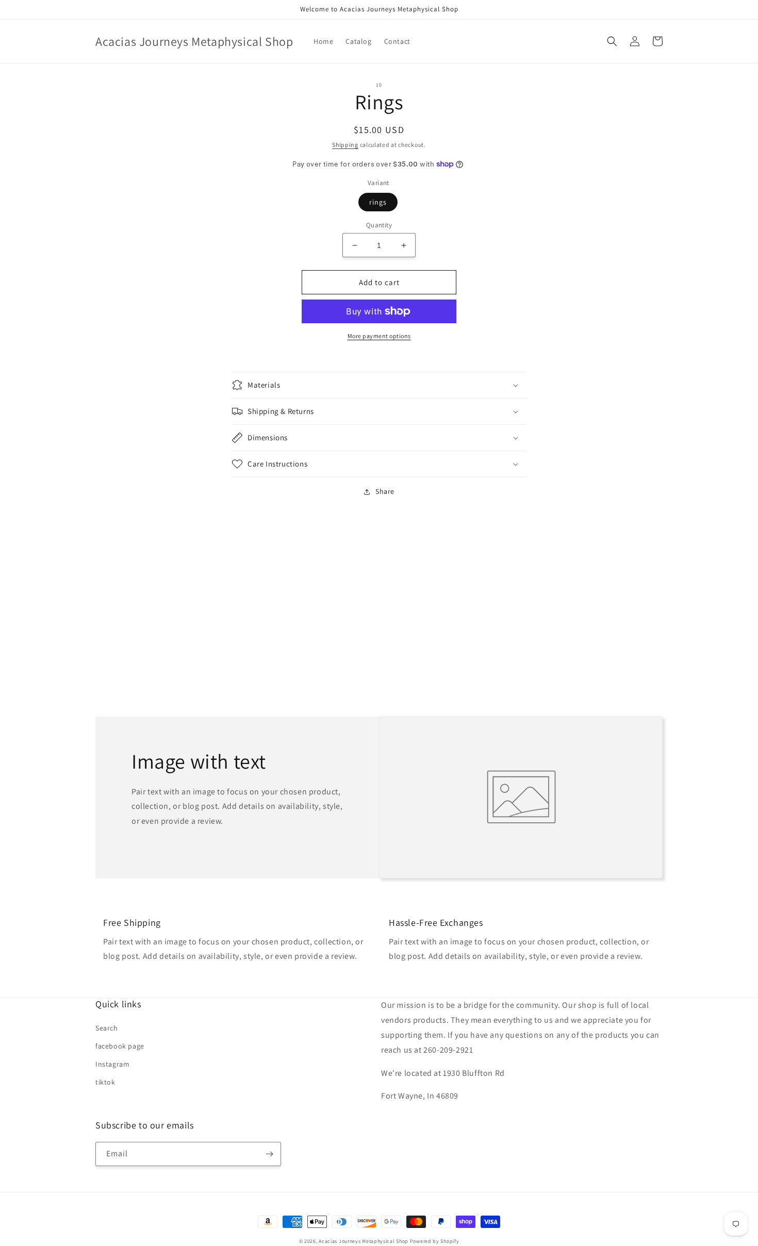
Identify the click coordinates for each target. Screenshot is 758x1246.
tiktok (105, 1082)
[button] (612, 41)
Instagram (112, 1064)
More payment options (379, 336)
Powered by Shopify (434, 1241)
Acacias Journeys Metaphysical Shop (363, 1241)
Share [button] (384, 491)
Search (106, 1028)
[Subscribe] (269, 1154)
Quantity (379, 225)
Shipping (345, 144)
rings (378, 202)
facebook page (119, 1046)
